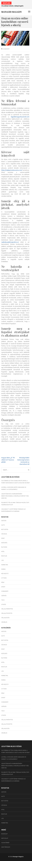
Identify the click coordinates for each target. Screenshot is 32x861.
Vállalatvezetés (6, 613)
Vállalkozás (5, 617)
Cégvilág (4, 534)
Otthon (3, 578)
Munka (3, 569)
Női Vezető (4, 573)
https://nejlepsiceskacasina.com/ (11, 170)
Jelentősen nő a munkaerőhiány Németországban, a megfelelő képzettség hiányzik (15, 496)
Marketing (4, 564)
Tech (2, 600)
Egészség (4, 542)
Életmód (4, 547)
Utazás (3, 604)
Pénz (2, 582)
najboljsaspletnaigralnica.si (10, 242)
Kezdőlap (4, 834)
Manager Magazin (11, 11)
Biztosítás (4, 529)
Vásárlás (4, 622)
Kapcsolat (4, 838)
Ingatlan (6, 3)
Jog (2, 560)
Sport (3, 587)
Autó (3, 525)
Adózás (3, 520)
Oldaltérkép (5, 842)
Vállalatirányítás (7, 609)
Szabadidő (6, 49)
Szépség (3, 595)
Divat (3, 538)
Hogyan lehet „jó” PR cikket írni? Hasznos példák (8, 460)
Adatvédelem (5, 847)
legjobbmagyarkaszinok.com (20, 117)
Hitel (3, 551)
